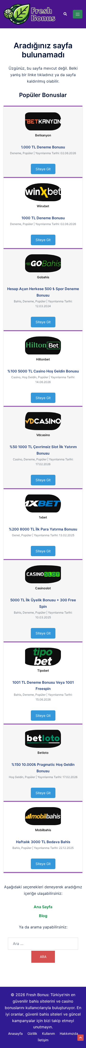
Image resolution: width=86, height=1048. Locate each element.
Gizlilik (32, 1033)
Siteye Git (43, 169)
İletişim (43, 1040)
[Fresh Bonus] (30, 13)
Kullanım (48, 1033)
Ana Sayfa (43, 906)
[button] (65, 14)
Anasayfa (15, 1033)
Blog (43, 915)
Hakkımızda (69, 1033)
